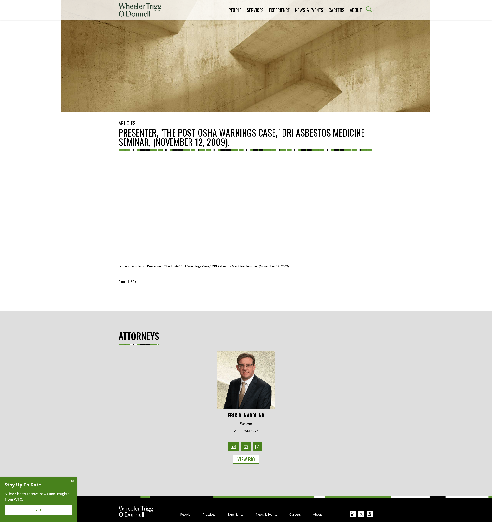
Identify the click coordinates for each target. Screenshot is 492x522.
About (356, 9)
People (185, 514)
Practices (209, 514)
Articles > (138, 266)
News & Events (266, 514)
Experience (236, 514)
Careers (295, 514)
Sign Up (38, 510)
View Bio (246, 459)
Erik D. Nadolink (246, 415)
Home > (124, 266)
